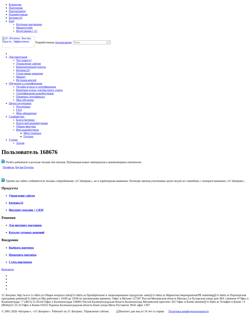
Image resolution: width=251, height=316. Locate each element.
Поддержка (23, 106)
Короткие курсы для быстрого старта (39, 90)
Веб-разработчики (27, 129)
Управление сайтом (28, 63)
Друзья (19, 167)
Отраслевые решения (29, 73)
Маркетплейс (24, 27)
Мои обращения (26, 113)
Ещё (11, 21)
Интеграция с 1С (26, 31)
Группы (28, 136)
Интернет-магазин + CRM (26, 210)
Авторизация (63, 42)
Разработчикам (18, 14)
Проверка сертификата (30, 96)
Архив (20, 143)
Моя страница (32, 133)
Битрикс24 (15, 17)
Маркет (21, 76)
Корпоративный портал (31, 66)
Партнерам (16, 7)
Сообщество (16, 116)
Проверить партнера (22, 254)
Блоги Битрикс (25, 119)
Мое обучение (25, 100)
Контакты (7, 269)
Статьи (13, 139)
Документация (18, 56)
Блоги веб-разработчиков (32, 123)
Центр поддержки (20, 103)
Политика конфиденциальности (188, 311)
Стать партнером (20, 262)
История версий (26, 80)
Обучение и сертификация (25, 83)
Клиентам (15, 4)
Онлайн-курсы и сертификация (36, 86)
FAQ (19, 109)
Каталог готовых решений (26, 232)
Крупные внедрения (29, 24)
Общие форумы (26, 126)
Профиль (8, 167)
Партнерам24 (17, 11)
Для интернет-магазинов (25, 225)
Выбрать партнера (21, 247)
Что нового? (24, 60)
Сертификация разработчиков (35, 93)
